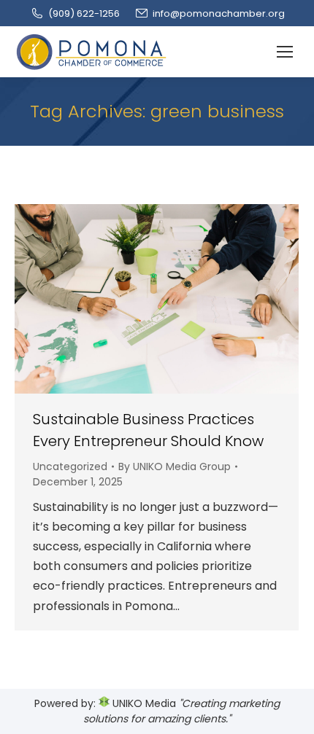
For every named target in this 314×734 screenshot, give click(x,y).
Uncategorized (70, 466)
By (174, 466)
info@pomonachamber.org (219, 13)
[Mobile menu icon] (284, 51)
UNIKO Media (143, 703)
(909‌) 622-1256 (84, 13)
